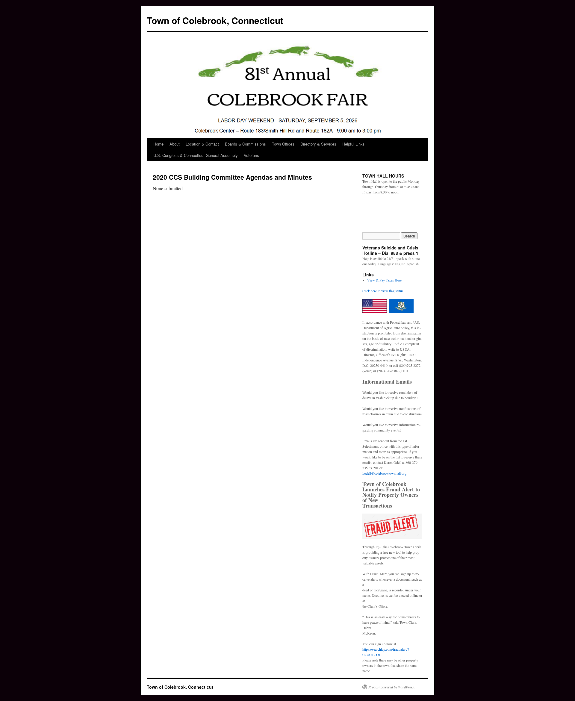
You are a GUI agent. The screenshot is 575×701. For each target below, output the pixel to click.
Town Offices (283, 144)
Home (158, 144)
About (175, 144)
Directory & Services (318, 144)
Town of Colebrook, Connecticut (215, 20)
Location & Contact (202, 144)
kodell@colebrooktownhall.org (384, 473)
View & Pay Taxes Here (384, 280)
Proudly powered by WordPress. (391, 687)
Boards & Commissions (245, 144)
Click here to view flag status (382, 290)
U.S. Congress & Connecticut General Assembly (195, 155)
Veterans (251, 155)
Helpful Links (353, 144)
